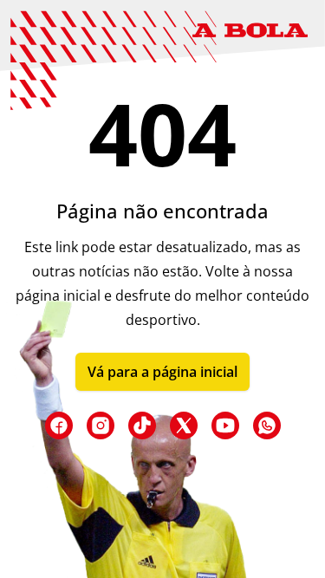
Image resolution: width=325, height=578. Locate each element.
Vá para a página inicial (162, 371)
